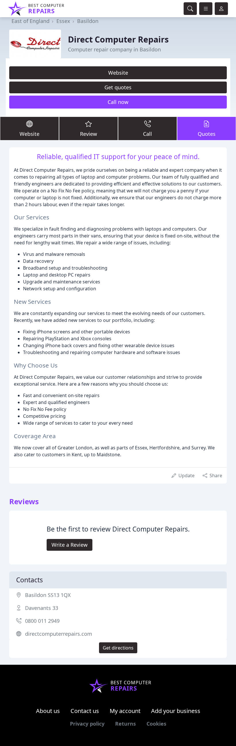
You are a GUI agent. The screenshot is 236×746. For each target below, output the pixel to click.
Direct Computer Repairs (118, 39)
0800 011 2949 (42, 620)
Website (118, 72)
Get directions (118, 648)
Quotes (207, 133)
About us (48, 711)
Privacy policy (87, 723)
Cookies (156, 723)
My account (125, 711)
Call (147, 133)
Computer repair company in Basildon (114, 49)
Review (88, 133)
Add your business (175, 711)
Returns (125, 723)
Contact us (85, 711)
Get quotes (118, 87)
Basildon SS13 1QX (48, 595)
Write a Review (69, 544)
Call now (118, 101)
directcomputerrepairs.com (58, 633)
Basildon (87, 21)
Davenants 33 (41, 607)
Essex (63, 21)
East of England (31, 21)
